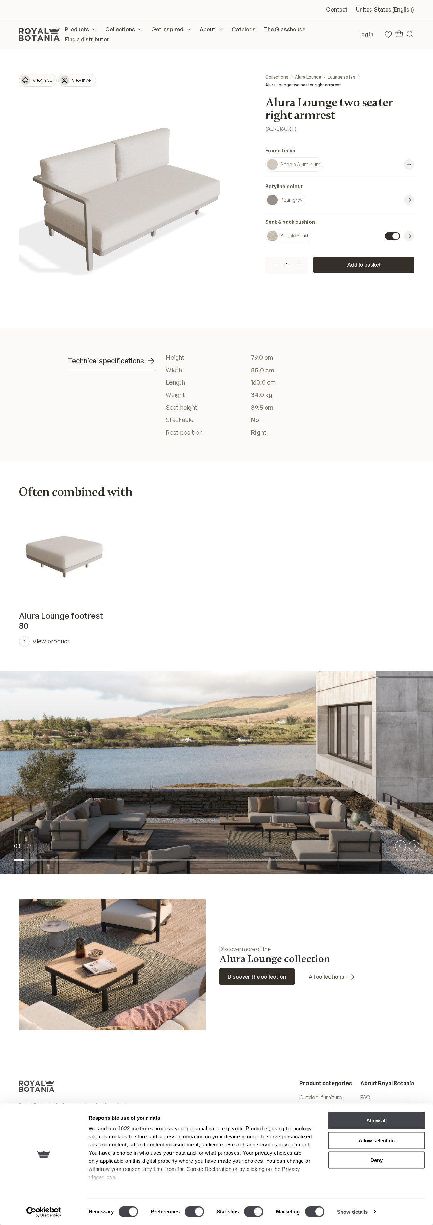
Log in (365, 34)
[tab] (111, 361)
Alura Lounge (308, 77)
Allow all (376, 1120)
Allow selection (377, 1140)
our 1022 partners (130, 1128)
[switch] (194, 1211)
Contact (337, 9)
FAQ (365, 1097)
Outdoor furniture (320, 1097)
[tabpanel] (265, 395)
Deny (376, 1160)
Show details (352, 1212)
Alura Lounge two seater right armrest (303, 84)
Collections (276, 77)
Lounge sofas (341, 77)
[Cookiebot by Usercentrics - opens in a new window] (43, 1212)
